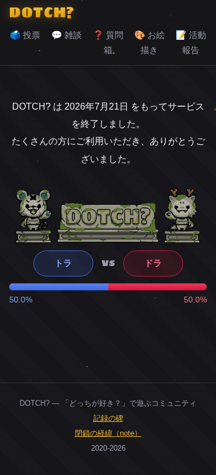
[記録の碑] (107, 222)
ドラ (153, 263)
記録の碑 (108, 418)
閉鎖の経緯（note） (108, 433)
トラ (63, 263)
